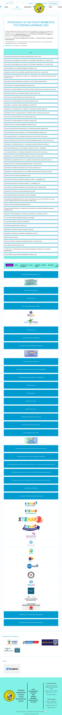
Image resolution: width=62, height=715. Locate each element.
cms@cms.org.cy (53, 692)
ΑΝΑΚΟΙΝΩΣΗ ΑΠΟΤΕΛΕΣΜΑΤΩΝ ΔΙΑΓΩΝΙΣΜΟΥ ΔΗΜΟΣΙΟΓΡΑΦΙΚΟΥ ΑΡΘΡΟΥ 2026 (23, 56)
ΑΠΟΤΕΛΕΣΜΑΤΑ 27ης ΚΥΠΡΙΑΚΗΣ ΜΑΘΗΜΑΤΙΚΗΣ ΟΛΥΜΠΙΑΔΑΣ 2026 (20, 85)
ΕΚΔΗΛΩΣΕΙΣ (33, 693)
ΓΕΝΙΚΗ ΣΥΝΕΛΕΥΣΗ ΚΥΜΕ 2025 (11, 237)
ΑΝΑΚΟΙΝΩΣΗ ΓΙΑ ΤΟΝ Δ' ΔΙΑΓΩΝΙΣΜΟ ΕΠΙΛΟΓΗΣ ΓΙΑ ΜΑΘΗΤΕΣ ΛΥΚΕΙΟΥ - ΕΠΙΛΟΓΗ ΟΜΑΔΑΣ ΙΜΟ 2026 (27, 113)
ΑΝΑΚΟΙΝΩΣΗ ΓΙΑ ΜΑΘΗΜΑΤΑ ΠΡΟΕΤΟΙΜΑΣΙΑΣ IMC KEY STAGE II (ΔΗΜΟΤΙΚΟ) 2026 (23, 167)
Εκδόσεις (31, 265)
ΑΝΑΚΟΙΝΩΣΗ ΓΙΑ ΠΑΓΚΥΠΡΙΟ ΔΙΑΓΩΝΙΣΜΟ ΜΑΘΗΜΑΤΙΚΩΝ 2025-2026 (20, 191)
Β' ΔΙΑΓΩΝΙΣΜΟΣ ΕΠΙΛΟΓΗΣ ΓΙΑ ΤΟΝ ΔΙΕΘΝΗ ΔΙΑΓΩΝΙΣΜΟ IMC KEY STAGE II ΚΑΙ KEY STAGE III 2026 (26, 136)
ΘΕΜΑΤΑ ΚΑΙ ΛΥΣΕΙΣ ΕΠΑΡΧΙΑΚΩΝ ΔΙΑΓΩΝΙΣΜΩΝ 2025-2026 (17, 204)
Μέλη (50, 7)
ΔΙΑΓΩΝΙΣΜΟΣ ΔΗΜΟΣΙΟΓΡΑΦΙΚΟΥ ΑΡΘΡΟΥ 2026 (16, 225)
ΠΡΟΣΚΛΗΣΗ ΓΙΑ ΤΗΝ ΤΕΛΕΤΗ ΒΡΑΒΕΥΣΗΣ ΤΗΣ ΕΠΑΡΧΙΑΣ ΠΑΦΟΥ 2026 (20, 97)
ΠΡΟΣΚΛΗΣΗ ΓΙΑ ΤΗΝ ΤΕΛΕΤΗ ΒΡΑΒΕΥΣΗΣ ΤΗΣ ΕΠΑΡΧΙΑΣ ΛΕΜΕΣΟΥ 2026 (20, 116)
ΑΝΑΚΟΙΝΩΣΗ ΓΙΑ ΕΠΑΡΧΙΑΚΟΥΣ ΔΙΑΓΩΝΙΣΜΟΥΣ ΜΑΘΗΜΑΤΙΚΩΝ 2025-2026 (21, 233)
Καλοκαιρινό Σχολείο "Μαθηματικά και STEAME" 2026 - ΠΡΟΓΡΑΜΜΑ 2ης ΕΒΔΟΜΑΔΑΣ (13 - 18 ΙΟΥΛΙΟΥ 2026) (29, 64)
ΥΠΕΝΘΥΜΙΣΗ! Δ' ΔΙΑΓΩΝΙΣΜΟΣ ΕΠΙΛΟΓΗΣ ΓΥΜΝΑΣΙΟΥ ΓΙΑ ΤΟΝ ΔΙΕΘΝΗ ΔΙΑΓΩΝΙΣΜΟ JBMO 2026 (26, 109)
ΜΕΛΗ (33, 694)
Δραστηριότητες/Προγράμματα (24, 265)
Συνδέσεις (44, 265)
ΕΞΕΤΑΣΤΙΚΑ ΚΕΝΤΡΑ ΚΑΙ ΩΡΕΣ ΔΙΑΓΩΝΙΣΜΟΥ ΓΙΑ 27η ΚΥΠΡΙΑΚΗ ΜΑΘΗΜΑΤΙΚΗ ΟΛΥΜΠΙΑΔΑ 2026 (25, 132)
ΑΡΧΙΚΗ (31, 3)
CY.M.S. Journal (57, 265)
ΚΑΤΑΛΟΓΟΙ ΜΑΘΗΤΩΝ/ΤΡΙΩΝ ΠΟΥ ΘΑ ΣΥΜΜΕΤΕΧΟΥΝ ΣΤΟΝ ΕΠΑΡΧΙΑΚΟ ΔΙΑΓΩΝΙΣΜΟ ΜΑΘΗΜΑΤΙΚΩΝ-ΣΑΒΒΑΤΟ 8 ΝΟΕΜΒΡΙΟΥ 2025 (29, 209)
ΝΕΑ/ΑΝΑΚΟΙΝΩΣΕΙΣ (33, 691)
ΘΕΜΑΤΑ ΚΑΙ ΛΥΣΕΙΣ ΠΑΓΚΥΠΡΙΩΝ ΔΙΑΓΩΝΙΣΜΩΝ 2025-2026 (17, 175)
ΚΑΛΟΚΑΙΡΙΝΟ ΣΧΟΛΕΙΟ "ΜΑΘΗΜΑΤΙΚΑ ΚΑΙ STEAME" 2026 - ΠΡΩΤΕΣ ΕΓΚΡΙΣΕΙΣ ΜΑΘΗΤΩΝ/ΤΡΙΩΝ (26, 81)
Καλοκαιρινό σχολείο (37, 265)
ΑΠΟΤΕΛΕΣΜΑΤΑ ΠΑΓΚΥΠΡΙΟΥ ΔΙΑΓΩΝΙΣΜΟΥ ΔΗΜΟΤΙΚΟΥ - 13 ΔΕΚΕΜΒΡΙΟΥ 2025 (22, 183)
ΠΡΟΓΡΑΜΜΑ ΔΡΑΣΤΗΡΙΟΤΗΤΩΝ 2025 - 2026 (14, 245)
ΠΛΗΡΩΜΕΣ (33, 696)
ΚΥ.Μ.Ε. (6, 7)
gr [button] (7, 3)
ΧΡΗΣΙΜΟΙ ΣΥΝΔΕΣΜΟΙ (41, 3)
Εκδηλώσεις (27, 7)
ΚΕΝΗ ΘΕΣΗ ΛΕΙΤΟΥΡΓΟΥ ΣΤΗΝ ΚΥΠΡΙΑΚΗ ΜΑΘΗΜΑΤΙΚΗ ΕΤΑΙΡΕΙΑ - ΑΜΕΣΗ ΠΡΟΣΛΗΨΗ (23, 163)
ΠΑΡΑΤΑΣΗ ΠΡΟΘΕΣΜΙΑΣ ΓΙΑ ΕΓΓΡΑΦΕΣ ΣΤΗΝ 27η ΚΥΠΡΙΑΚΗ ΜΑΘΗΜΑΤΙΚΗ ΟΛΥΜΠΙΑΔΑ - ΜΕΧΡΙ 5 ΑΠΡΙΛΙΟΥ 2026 (29, 140)
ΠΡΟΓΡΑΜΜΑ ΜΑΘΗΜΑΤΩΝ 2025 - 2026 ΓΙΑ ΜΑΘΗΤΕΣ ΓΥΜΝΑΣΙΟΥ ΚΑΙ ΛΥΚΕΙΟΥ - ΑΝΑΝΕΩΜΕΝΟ (25, 148)
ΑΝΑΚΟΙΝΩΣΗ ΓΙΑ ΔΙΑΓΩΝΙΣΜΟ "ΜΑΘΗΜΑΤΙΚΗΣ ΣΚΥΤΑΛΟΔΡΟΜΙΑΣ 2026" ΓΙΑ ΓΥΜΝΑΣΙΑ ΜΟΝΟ (25, 187)
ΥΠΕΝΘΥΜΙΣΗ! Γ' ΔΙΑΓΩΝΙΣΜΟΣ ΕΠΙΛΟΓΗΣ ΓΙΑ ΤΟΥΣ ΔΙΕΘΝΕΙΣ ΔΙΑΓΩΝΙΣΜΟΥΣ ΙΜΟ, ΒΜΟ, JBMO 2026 (27, 144)
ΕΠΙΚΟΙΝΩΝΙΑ (33, 698)
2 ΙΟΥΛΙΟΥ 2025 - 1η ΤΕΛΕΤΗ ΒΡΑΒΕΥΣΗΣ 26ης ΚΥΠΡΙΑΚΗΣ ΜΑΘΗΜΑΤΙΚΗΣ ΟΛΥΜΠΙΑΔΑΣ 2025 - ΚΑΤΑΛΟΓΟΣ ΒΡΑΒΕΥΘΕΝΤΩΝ (28, 249)
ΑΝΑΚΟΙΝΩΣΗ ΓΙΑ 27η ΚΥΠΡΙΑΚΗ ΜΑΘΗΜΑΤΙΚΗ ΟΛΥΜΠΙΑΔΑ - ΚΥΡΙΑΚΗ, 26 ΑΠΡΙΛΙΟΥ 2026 (24, 156)
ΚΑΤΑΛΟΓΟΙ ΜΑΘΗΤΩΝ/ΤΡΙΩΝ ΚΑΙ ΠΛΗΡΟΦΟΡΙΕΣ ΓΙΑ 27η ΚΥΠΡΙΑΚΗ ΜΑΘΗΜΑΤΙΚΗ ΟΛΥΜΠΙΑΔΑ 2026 (26, 128)
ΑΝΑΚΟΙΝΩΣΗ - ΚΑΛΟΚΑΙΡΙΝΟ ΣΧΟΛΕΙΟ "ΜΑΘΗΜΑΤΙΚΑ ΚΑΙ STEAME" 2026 (20, 105)
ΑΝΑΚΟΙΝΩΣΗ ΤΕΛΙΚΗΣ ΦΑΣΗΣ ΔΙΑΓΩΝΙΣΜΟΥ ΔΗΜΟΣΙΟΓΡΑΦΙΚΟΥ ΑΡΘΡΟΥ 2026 (22, 93)
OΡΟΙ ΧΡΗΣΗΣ (33, 702)
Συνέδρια (16, 265)
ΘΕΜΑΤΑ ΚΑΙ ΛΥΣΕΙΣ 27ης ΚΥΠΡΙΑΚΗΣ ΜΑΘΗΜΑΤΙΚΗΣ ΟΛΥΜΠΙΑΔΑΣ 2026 (20, 124)
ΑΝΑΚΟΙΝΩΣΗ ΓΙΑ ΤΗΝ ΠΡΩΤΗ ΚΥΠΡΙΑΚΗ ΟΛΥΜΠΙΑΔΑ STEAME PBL (19, 229)
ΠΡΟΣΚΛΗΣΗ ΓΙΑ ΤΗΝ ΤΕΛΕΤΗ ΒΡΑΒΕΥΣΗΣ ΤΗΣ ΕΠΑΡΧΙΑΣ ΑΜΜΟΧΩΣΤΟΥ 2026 (21, 101)
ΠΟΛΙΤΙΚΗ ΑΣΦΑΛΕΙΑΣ (33, 700)
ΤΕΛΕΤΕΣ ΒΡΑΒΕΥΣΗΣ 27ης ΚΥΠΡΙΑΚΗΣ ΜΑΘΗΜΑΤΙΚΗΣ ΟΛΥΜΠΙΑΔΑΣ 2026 (21, 68)
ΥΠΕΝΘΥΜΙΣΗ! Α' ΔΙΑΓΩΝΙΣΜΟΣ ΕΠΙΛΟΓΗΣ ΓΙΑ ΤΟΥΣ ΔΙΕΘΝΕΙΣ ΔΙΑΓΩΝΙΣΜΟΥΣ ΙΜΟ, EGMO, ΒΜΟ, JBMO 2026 (28, 171)
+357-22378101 (53, 3)
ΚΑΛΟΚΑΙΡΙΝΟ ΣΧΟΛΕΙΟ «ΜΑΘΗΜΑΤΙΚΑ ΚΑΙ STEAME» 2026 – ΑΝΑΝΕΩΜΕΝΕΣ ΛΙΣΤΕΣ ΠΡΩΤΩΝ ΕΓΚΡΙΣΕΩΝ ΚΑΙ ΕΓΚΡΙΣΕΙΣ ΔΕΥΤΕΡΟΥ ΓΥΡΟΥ (30, 76)
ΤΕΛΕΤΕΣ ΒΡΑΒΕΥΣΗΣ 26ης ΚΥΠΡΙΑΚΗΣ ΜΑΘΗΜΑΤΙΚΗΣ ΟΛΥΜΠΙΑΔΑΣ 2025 (21, 254)
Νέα (17, 7)
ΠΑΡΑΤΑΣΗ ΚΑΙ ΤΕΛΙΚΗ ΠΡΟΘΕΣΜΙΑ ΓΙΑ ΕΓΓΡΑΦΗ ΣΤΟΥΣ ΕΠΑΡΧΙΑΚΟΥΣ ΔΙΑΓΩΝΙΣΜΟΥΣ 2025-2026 (26, 213)
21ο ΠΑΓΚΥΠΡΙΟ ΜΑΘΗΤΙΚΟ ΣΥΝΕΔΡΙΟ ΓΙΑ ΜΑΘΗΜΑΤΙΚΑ (17, 221)
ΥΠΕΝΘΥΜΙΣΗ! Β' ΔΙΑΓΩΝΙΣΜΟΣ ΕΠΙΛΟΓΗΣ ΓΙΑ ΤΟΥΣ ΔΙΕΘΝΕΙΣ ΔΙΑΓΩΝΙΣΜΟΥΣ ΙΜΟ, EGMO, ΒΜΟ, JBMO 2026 (28, 160)
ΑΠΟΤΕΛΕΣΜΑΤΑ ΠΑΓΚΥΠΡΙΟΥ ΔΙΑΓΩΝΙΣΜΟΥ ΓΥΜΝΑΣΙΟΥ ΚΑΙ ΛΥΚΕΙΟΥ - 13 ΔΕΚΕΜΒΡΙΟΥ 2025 (25, 179)
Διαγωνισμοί (9, 265)
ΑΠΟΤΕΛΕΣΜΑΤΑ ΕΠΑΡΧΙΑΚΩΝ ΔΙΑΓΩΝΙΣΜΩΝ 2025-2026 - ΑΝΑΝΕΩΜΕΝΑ (20, 195)
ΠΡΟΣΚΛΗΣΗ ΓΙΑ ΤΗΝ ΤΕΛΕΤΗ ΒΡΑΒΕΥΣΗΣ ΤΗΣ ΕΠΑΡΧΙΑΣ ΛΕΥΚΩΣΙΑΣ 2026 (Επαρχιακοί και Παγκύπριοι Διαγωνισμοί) (30, 89)
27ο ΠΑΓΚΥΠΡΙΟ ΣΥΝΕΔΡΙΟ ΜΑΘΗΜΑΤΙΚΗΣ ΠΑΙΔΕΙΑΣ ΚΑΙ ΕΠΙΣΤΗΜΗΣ (19, 217)
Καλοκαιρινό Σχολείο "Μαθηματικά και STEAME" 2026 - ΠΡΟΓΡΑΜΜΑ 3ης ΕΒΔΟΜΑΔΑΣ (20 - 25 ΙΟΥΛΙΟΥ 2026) (29, 60)
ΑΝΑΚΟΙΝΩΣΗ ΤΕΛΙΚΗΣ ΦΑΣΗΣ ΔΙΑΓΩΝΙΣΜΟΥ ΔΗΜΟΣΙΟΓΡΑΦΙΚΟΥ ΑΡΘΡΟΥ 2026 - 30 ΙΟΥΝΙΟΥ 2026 (26, 72)
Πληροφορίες (51, 265)
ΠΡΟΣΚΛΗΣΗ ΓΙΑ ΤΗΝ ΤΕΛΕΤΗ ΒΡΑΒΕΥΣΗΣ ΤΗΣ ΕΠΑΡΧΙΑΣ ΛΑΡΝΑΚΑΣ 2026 (20, 120)
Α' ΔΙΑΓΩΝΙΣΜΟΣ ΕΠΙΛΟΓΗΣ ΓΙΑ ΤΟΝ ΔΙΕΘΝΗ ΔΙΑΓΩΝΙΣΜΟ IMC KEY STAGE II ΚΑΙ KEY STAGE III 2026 (26, 152)
